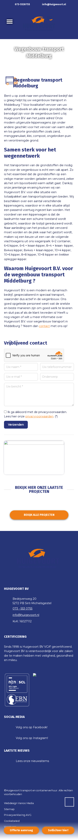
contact (44, 326)
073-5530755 (22, 4)
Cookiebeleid (12, 820)
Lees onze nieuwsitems (32, 761)
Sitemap (9, 809)
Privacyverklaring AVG (17, 814)
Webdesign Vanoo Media (19, 803)
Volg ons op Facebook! (31, 727)
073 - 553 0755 (22, 608)
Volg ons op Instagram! (32, 738)
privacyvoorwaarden (39, 416)
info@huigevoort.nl (54, 4)
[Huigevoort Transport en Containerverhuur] (39, 24)
